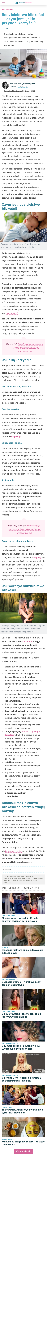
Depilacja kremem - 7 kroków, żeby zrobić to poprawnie (21, 983)
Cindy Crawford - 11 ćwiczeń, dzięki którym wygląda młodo (21, 1015)
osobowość (12, 313)
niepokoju (16, 436)
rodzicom (27, 641)
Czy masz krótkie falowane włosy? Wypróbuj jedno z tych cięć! (21, 1047)
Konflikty (6, 947)
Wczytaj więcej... (23, 1151)
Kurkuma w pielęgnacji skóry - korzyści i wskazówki (23, 1143)
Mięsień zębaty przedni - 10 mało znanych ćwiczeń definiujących (20, 919)
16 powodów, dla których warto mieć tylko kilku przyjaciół (22, 1111)
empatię (37, 557)
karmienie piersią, (13, 851)
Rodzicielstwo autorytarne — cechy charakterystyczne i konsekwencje (27, 348)
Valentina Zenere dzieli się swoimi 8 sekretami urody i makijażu (21, 1079)
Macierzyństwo (7, 9)
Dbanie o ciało (8, 1139)
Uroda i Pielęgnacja (10, 979)
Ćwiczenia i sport (9, 915)
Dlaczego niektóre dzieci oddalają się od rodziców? (22, 951)
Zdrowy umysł (8, 1107)
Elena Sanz (22, 86)
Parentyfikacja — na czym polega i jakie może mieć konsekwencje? (26, 529)
